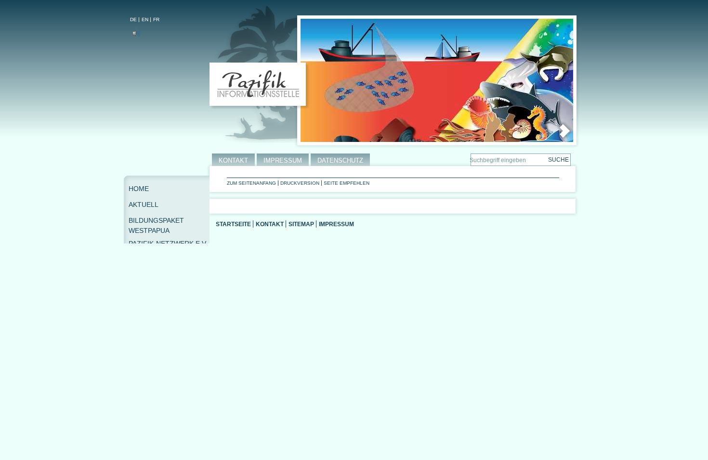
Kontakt (270, 224)
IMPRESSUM (282, 160)
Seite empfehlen (346, 183)
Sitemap (301, 224)
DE (133, 19)
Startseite (233, 224)
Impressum (336, 224)
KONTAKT (233, 160)
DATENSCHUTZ (340, 160)
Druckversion (299, 183)
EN (145, 19)
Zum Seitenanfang (251, 183)
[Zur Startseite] (260, 86)
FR (156, 19)
